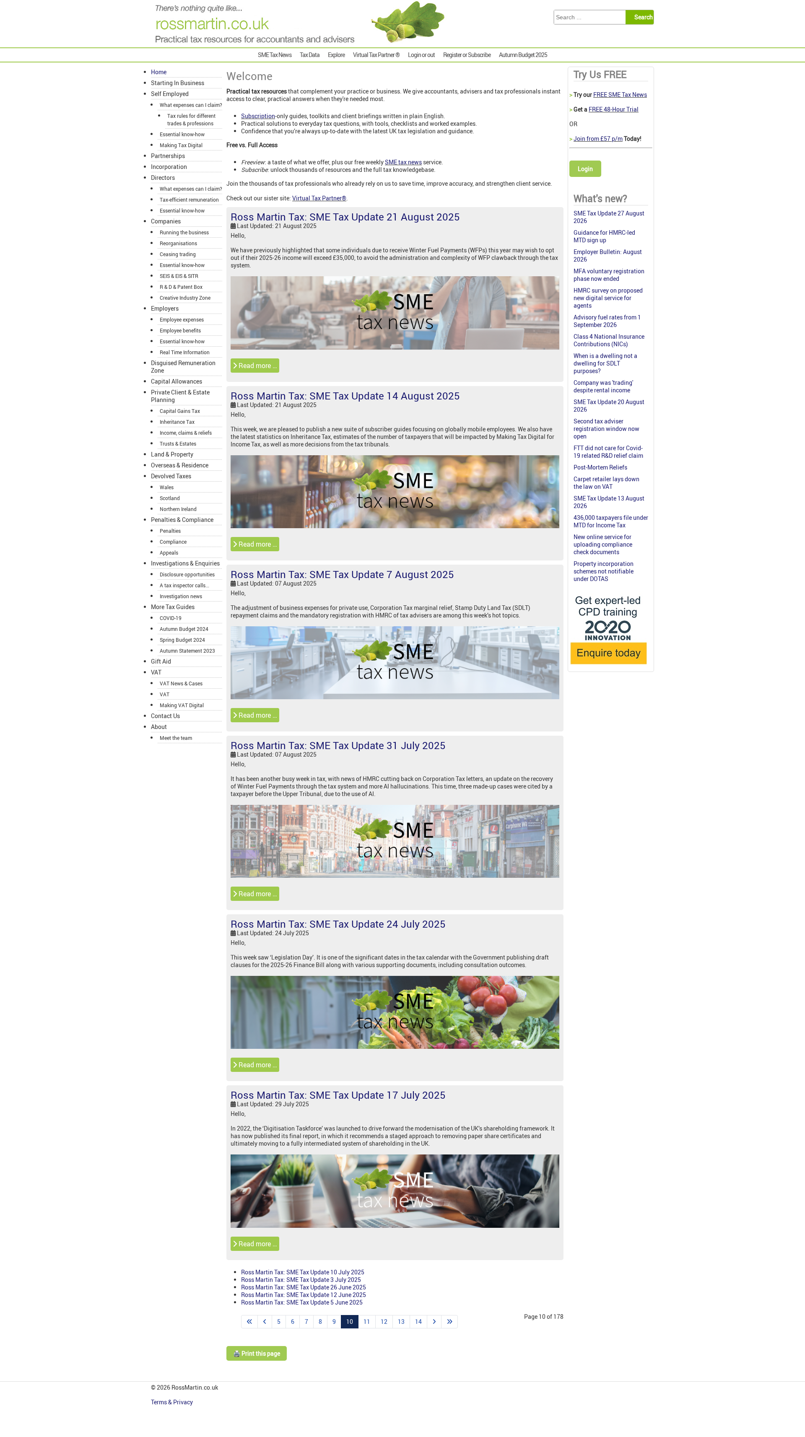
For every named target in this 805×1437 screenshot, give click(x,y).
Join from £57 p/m (598, 139)
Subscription (258, 116)
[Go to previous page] (264, 1321)
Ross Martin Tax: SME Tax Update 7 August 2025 (342, 574)
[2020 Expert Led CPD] (608, 666)
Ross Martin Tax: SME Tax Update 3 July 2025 (301, 1280)
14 (418, 1321)
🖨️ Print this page (256, 1353)
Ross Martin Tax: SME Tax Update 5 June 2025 (302, 1302)
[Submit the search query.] (642, 17)
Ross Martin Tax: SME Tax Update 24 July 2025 (338, 924)
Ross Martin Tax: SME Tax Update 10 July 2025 (302, 1272)
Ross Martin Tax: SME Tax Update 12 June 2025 (303, 1295)
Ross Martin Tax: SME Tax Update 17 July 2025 (338, 1095)
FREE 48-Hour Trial (614, 109)
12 (384, 1321)
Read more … (257, 365)
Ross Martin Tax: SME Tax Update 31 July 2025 (338, 745)
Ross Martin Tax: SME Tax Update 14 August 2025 (345, 395)
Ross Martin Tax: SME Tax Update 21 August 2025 (345, 216)
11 (367, 1321)
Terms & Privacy (172, 1402)
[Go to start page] (249, 1321)
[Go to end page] (449, 1321)
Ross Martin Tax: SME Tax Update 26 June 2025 (303, 1287)
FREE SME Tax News (620, 95)
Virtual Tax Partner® (319, 198)
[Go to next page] (434, 1321)
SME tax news (403, 162)
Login (585, 169)
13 (401, 1321)
